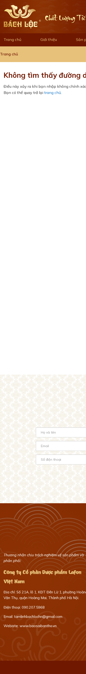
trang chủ (52, 92)
